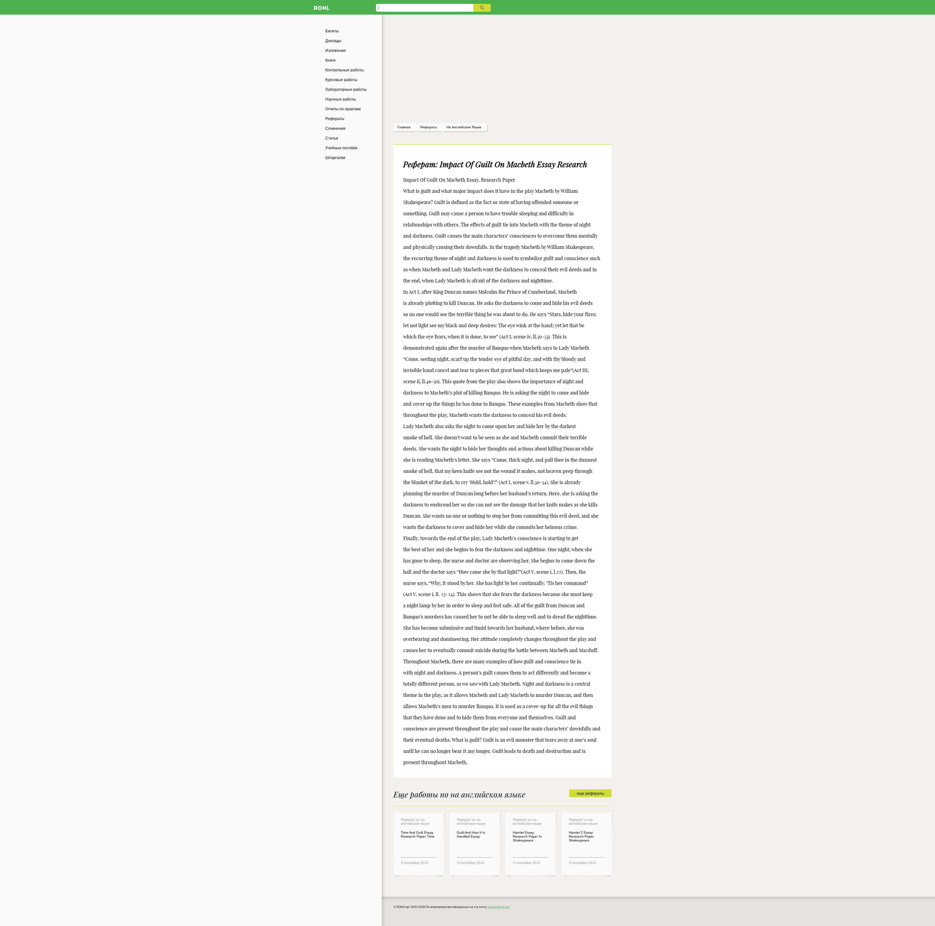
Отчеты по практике (343, 109)
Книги (330, 60)
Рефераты (334, 119)
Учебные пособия (341, 148)
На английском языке (464, 127)
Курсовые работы (341, 80)
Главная (404, 127)
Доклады (333, 41)
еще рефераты (590, 793)
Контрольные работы (344, 70)
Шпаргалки (335, 158)
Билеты (332, 31)
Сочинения (335, 128)
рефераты (428, 127)
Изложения (335, 50)
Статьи (331, 138)
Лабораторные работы (346, 89)
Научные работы (340, 99)
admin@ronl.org (499, 907)
